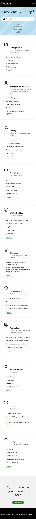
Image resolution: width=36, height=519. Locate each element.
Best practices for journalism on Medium (17, 422)
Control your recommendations (15, 146)
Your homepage (10, 140)
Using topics (9, 233)
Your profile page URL (12, 101)
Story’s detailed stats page (13, 183)
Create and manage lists (13, 143)
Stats (7, 180)
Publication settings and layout (15, 347)
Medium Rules (10, 380)
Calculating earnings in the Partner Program (18, 308)
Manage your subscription (13, 108)
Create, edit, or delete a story (14, 223)
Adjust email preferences (13, 104)
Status (3, 514)
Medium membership (12, 63)
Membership (18, 27)
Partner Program (18, 29)
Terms (25, 514)
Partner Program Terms (13, 387)
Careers (16, 514)
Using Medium (10, 60)
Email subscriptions (11, 193)
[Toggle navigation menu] (33, 3)
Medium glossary (11, 67)
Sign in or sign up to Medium (14, 57)
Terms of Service (10, 377)
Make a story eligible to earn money (16, 302)
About (30, 514)
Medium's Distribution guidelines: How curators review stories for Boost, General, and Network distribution (18, 270)
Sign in (18, 31)
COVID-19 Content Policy (13, 413)
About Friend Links (11, 190)
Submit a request (18, 502)
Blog (12, 514)
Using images (10, 230)
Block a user (9, 449)
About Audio (9, 153)
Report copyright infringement (15, 459)
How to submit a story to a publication (17, 340)
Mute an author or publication (14, 150)
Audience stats (10, 187)
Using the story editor (12, 227)
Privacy (21, 514)
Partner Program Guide (12, 298)
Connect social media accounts (15, 111)
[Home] (6, 3)
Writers (8, 514)
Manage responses (11, 452)
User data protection (12, 462)
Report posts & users (12, 456)
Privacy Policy (10, 383)
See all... (9, 70)
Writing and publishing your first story (17, 220)
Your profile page (11, 98)
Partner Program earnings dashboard (17, 305)
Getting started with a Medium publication (18, 337)
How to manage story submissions (16, 344)
